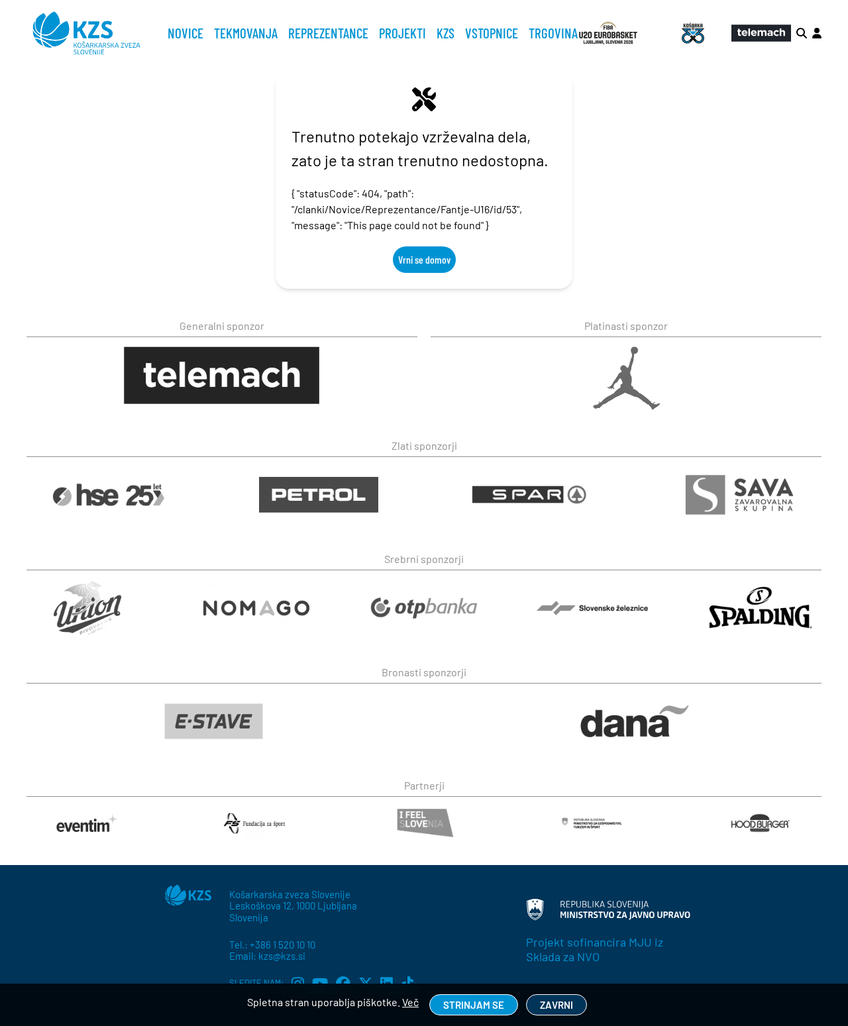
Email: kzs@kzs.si (267, 956)
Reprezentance (328, 33)
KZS (445, 33)
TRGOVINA (553, 33)
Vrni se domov (424, 259)
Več (410, 1002)
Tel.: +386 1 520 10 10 (272, 944)
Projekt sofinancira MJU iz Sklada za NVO (594, 949)
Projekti (402, 33)
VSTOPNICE (491, 33)
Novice (185, 33)
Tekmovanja (246, 33)
